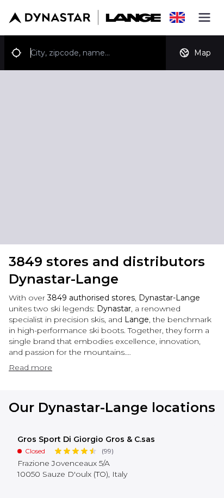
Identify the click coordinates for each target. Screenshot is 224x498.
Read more (30, 367)
